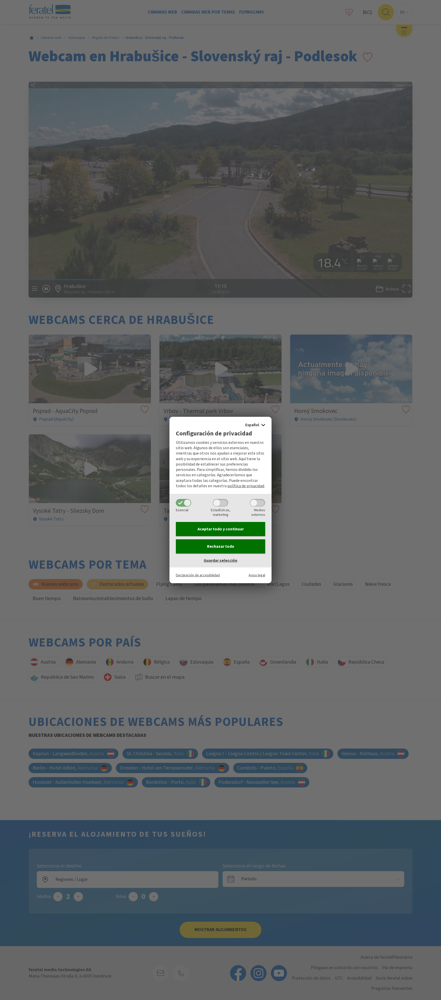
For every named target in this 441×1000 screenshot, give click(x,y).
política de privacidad (245, 486)
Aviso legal (257, 575)
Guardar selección (220, 560)
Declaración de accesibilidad (198, 575)
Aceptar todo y (221, 529)
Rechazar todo (220, 546)
